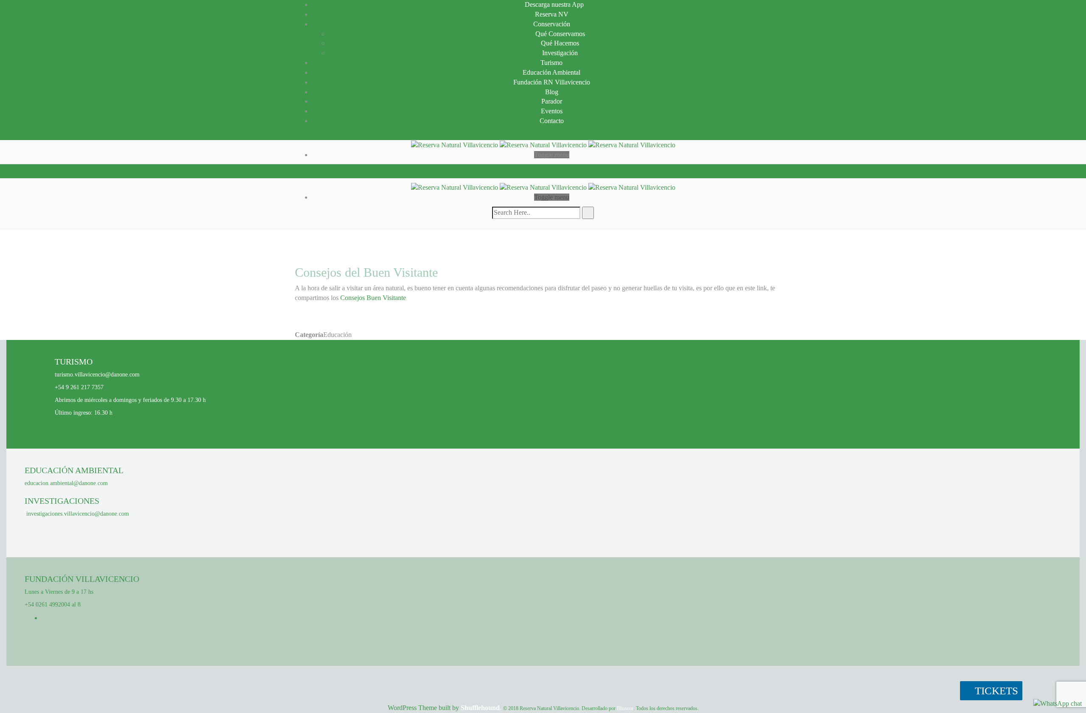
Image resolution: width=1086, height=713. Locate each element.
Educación (337, 334)
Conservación (551, 24)
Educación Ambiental (551, 72)
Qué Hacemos (560, 43)
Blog (551, 91)
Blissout (625, 708)
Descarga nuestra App (554, 4)
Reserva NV (551, 14)
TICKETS (995, 690)
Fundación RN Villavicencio (551, 82)
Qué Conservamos (560, 33)
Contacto (552, 120)
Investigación (560, 52)
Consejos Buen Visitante (373, 297)
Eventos (552, 111)
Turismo (551, 62)
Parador (551, 101)
